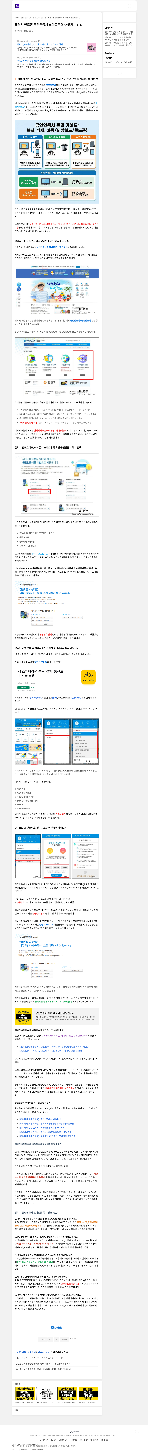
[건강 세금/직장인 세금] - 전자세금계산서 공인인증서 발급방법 (45, 1131)
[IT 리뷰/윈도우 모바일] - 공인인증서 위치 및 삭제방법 (41, 1127)
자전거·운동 (104, 1440)
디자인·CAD (94, 1440)
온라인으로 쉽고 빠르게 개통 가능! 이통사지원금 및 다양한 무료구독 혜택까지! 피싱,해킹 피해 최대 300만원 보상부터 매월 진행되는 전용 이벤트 (48, 48)
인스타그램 (120, 73)
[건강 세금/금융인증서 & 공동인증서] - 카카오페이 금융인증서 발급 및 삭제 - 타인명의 (55, 1046)
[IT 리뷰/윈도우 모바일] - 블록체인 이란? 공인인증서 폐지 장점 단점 (47, 1136)
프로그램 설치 (83, 1440)
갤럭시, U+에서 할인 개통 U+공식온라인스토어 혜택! (40, 44)
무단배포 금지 (63, 1440)
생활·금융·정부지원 (26, 1352)
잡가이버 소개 (44, 1440)
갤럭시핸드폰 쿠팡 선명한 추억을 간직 (34, 61)
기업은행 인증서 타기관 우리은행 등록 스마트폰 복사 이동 (40, 1357)
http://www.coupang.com (27, 58)
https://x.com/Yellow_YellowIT (118, 62)
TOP (137, 1431)
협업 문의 (54, 1440)
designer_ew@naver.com (28, 1444)
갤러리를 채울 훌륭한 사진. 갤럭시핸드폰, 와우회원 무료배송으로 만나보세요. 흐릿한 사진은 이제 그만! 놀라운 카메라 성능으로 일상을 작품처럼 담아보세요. (56, 65)
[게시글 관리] (56, 1339)
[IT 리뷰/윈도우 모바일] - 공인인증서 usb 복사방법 (40, 1119)
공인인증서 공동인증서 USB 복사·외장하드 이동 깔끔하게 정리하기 (44, 1363)
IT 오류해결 (73, 1440)
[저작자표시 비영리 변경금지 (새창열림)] (72, 1338)
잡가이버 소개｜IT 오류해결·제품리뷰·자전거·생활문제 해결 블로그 (119, 38)
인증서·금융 (44, 1352)
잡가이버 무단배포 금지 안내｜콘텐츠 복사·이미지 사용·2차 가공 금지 (119, 44)
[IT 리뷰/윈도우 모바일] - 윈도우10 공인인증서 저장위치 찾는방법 (46, 1123)
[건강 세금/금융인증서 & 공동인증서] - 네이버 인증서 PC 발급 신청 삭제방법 (51, 1050)
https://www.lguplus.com (27, 41)
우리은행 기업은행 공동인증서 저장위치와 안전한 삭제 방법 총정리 (43, 1369)
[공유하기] (50, 1339)
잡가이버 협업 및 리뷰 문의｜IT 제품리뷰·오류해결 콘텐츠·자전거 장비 (119, 32)
